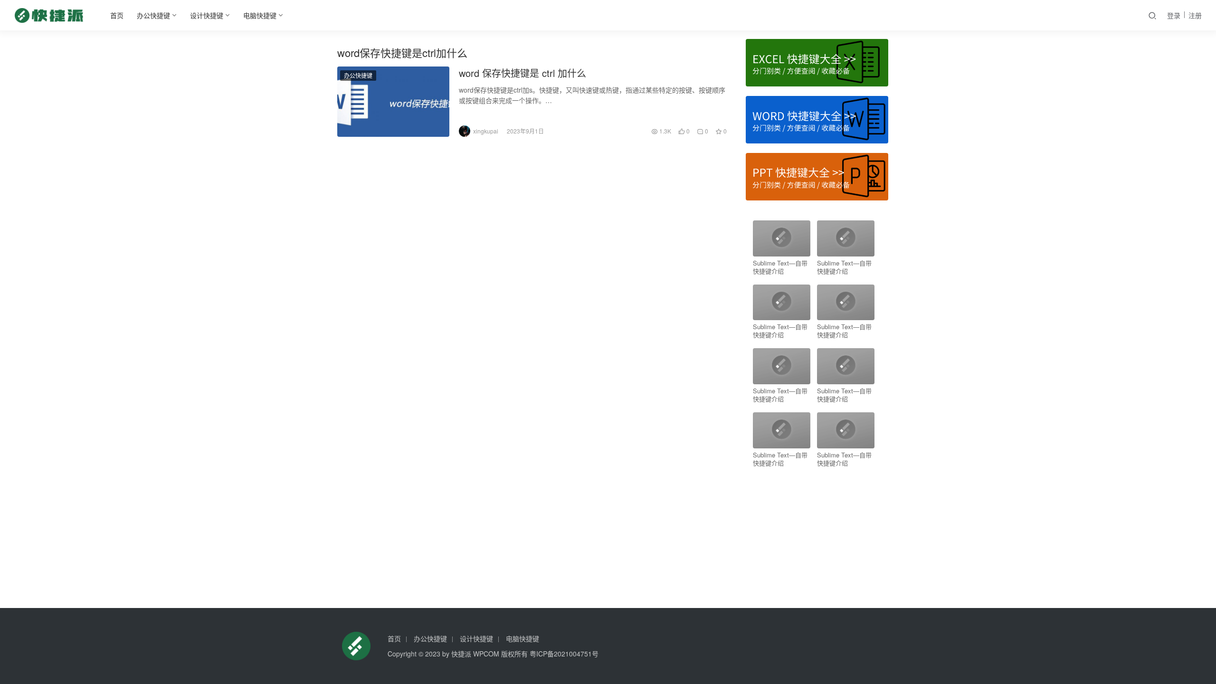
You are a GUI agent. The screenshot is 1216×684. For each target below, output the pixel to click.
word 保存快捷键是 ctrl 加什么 (522, 73)
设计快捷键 (206, 15)
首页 (117, 15)
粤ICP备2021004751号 (564, 653)
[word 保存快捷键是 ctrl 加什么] (393, 101)
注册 (1195, 15)
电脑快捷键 (259, 15)
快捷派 (461, 653)
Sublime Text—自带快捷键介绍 (780, 267)
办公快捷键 (153, 15)
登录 (1173, 15)
